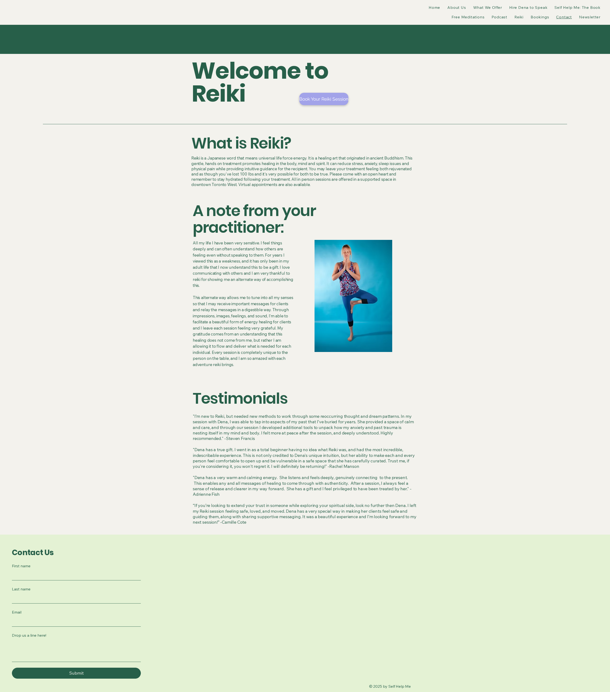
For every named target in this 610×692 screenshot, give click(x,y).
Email (16, 612)
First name (21, 565)
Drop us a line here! (29, 635)
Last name (21, 589)
